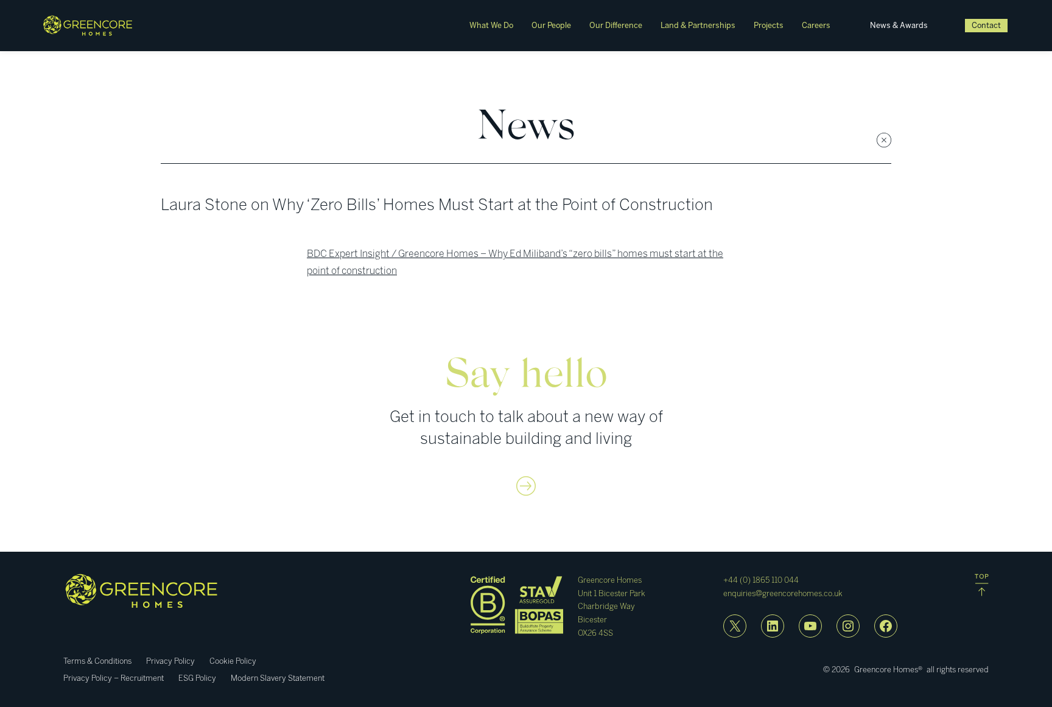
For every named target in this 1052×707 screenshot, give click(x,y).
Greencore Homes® (888, 669)
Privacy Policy (170, 661)
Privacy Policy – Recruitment (113, 678)
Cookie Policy (232, 661)
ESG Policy (197, 678)
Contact (986, 25)
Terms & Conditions (97, 661)
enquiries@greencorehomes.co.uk (783, 593)
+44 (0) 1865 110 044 (761, 580)
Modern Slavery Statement (277, 678)
